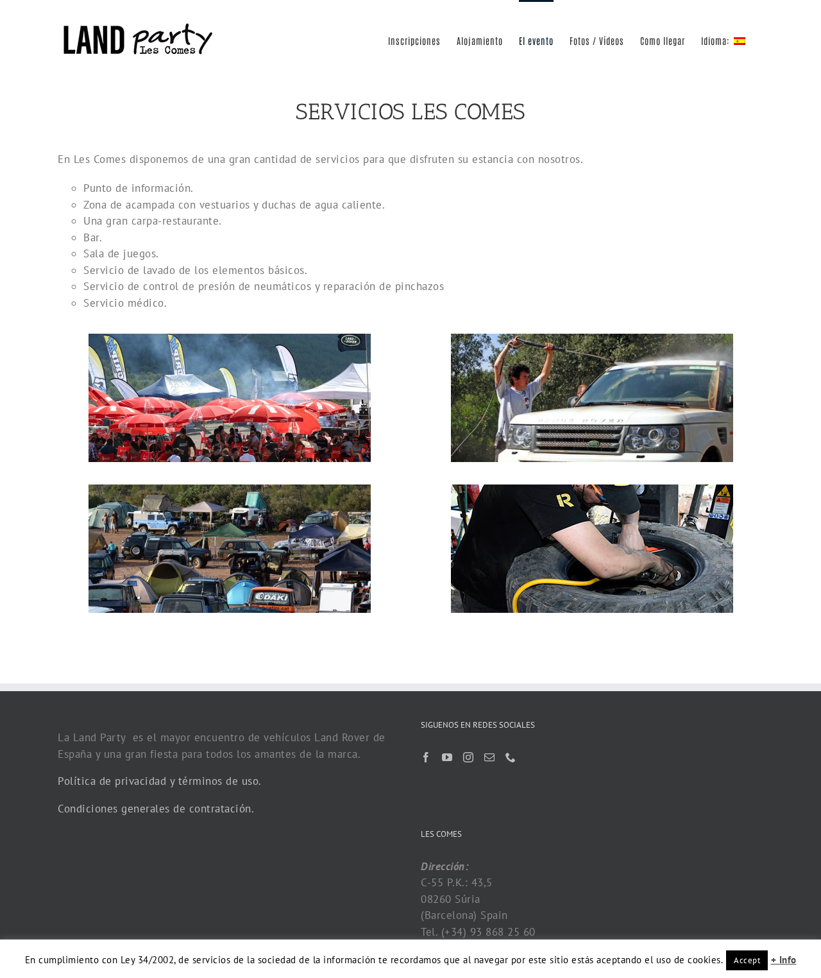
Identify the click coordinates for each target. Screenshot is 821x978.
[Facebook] (426, 757)
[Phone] (510, 757)
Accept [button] (747, 960)
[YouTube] (447, 757)
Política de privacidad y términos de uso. (160, 781)
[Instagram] (468, 757)
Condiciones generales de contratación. (156, 809)
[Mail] (489, 757)
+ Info (784, 960)
